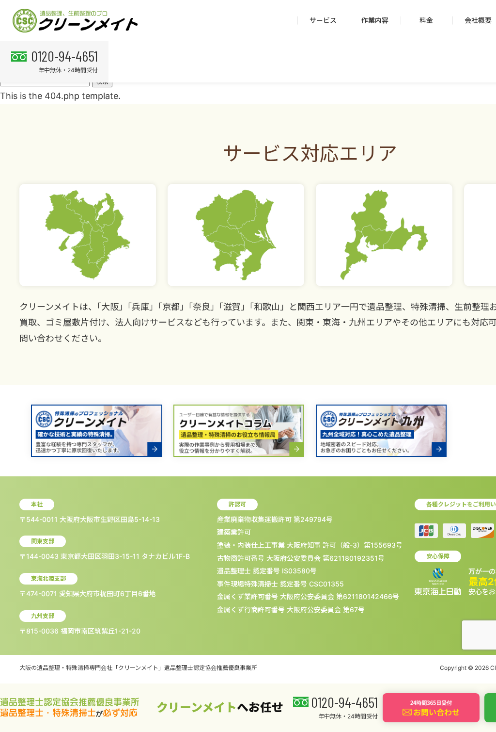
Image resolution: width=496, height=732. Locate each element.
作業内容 (374, 20)
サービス (323, 20)
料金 (426, 20)
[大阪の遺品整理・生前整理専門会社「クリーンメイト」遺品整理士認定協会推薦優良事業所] (75, 21)
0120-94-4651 (64, 56)
